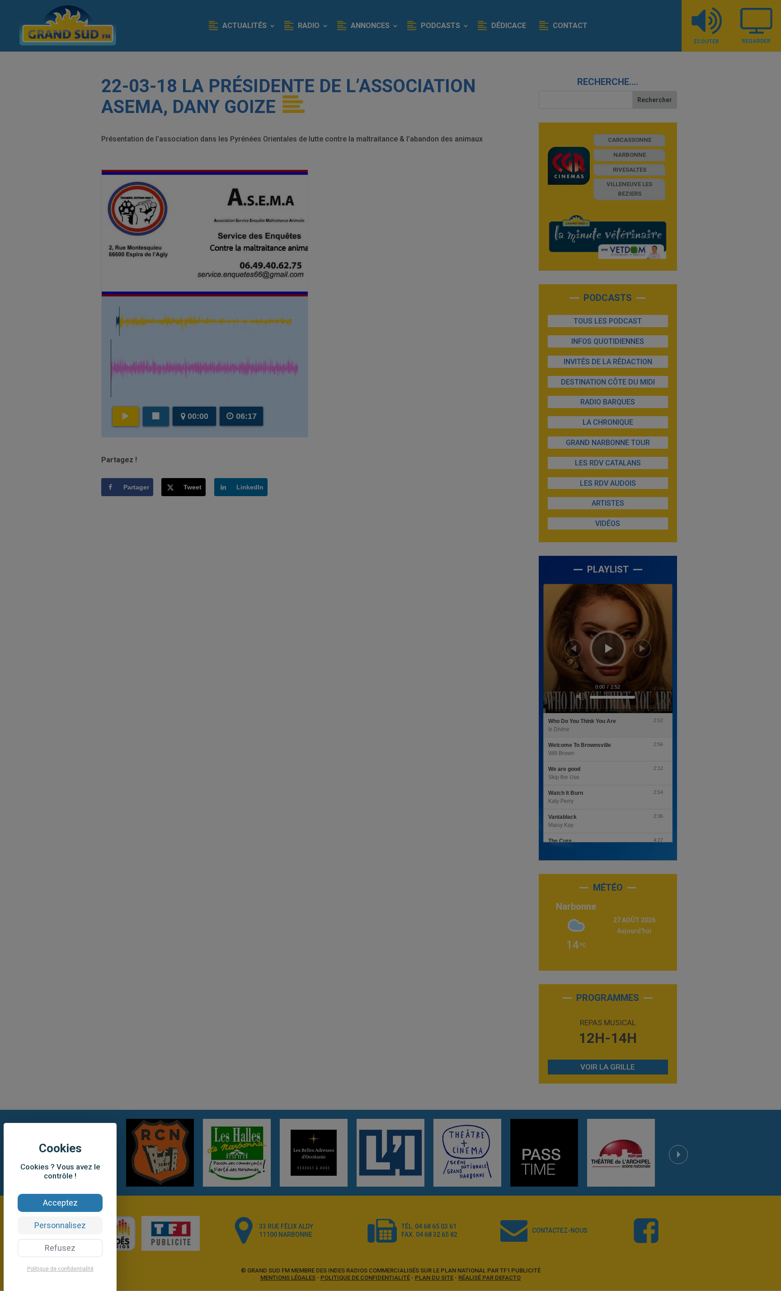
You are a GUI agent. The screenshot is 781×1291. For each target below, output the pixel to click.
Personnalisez (60, 1225)
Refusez (60, 1248)
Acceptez (60, 1202)
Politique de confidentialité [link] (60, 1269)
